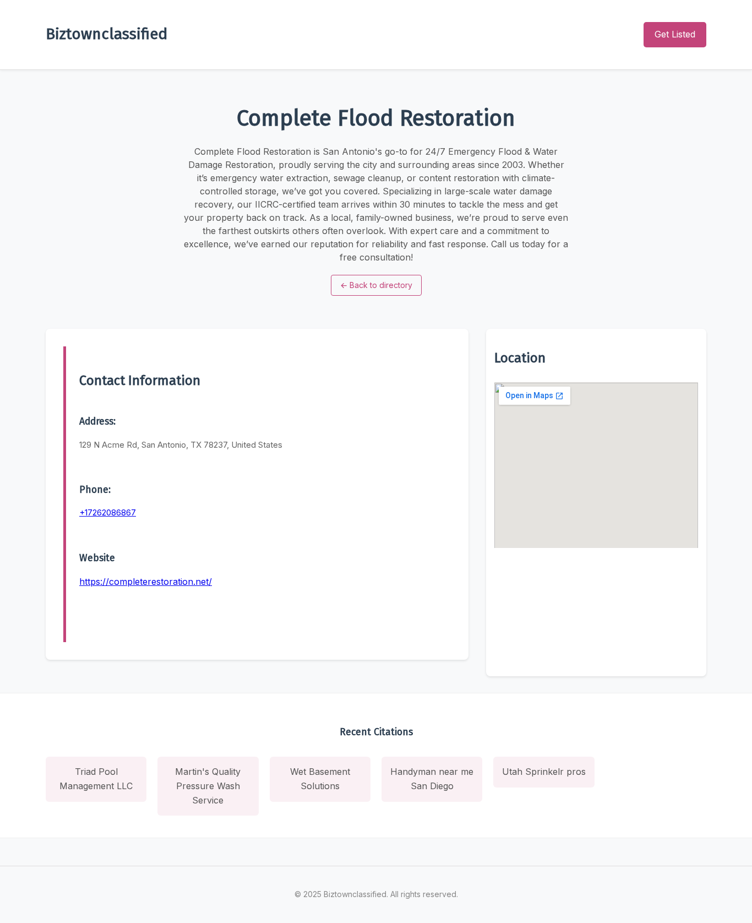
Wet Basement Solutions (320, 778)
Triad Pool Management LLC (96, 778)
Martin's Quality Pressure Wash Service (208, 785)
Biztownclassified (106, 34)
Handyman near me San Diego (431, 778)
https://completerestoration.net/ (145, 581)
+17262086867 (107, 512)
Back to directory (376, 285)
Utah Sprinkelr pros (544, 771)
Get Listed (675, 34)
